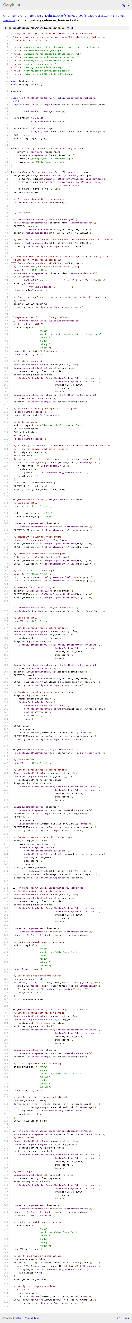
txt (118, 1317)
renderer (9, 20)
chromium (10, 16)
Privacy (28, 1317)
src (39, 16)
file (69, 28)
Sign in (125, 5)
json (126, 1317)
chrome (118, 16)
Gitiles (19, 1317)
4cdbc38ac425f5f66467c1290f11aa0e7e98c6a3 (75, 16)
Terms (37, 1317)
